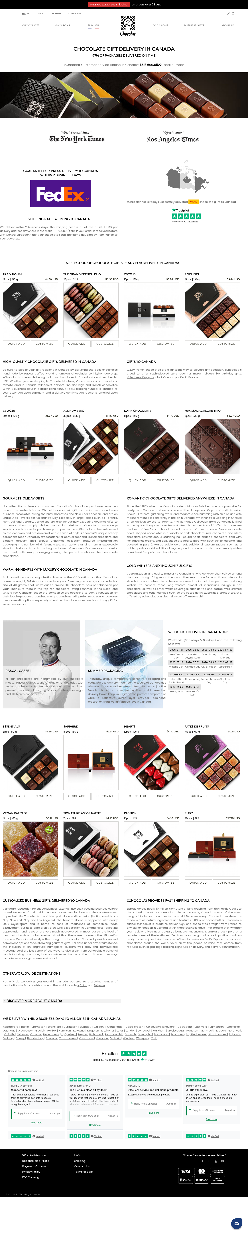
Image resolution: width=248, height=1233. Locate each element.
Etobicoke (234, 1027)
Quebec (70, 1034)
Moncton (192, 1030)
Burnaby (86, 1027)
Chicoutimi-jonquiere (161, 1027)
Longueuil (144, 1030)
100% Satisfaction (34, 1155)
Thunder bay (35, 1038)
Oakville (9, 1034)
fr (28, 13)
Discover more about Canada (34, 1000)
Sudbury (8, 1038)
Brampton (39, 1027)
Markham (159, 1030)
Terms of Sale (83, 1172)
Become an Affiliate (35, 1161)
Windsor (129, 1038)
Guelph (40, 1030)
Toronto (52, 1038)
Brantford (55, 1027)
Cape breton (134, 1027)
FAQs (77, 1155)
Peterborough (53, 1034)
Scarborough (180, 1034)
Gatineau (9, 1030)
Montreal (207, 1030)
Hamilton (65, 1030)
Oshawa (23, 1034)
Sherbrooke (198, 1034)
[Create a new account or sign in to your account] (228, 13)
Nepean (220, 1030)
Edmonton (217, 1027)
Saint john (145, 1034)
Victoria (115, 1038)
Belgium (99, 985)
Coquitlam (185, 1027)
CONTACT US (74, 13)
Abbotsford (11, 1027)
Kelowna (79, 1030)
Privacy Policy (31, 1172)
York (154, 1038)
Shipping (80, 1161)
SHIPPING (56, 13)
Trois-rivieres (68, 1038)
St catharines (217, 1034)
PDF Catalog (30, 1177)
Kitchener (108, 1030)
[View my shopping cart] (233, 14)
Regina (83, 1034)
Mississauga (176, 1030)
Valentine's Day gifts (140, 377)
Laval (120, 1030)
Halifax (52, 1030)
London (131, 1030)
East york (201, 1027)
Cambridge (115, 1027)
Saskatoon (161, 1034)
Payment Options (34, 1166)
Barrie (25, 1027)
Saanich (131, 1034)
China (83, 985)
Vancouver (86, 1038)
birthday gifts (231, 373)
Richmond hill (114, 1034)
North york (235, 1030)
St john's (235, 1034)
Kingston (93, 1030)
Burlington (71, 1027)
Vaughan (102, 1038)
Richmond (96, 1034)
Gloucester (26, 1030)
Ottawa (36, 1034)
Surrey (20, 1038)
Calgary (99, 1027)
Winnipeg (142, 1038)
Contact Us (82, 1166)
